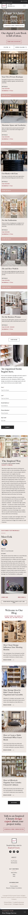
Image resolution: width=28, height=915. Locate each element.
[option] (14, 570)
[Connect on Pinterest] (18, 852)
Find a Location (14, 886)
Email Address (5, 402)
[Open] (24, 6)
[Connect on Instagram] (14, 852)
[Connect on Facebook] (10, 852)
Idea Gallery (14, 872)
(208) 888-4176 (11, 6)
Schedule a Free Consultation (14, 25)
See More (14, 802)
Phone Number (5, 410)
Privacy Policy (8, 902)
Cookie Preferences (18, 902)
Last (2, 395)
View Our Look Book (14, 41)
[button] (7, 597)
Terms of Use (7, 904)
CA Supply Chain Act (18, 904)
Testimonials (14, 862)
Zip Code (4, 417)
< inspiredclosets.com (7, 2)
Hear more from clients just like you (14, 602)
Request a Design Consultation (14, 888)
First (2, 387)
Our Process (14, 861)
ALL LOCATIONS (24, 1)
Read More (7, 659)
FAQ (14, 876)
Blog (14, 874)
